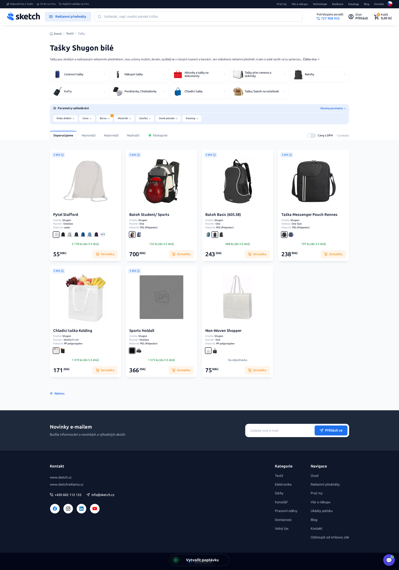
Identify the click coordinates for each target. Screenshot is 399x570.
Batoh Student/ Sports (149, 214)
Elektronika (283, 484)
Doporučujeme (63, 135)
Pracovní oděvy (286, 511)
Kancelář (281, 502)
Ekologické (160, 135)
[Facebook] (55, 509)
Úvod (314, 476)
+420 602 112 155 (68, 495)
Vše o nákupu (300, 4)
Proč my (282, 4)
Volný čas (281, 528)
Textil (70, 33)
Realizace (337, 4)
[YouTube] (95, 509)
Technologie (320, 4)
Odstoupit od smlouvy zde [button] (330, 537)
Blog (366, 4)
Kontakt (379, 4)
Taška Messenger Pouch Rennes (309, 214)
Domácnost (283, 520)
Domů (58, 34)
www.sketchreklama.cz (66, 484)
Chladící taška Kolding (72, 330)
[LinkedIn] (81, 509)
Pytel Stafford (65, 214)
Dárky (279, 493)
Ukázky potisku (322, 511)
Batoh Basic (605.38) (223, 214)
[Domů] (23, 16)
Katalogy (353, 4)
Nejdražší (133, 135)
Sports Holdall (141, 330)
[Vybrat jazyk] (389, 4)
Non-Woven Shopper (223, 330)
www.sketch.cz (60, 477)
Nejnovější (89, 135)
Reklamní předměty (325, 484)
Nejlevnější (111, 135)
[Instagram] (68, 509)
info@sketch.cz (103, 495)
